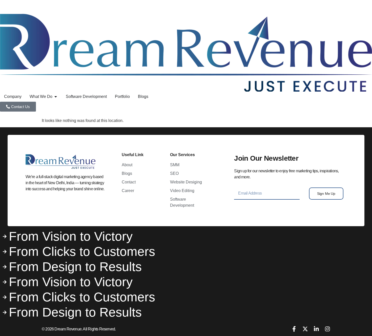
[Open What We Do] (56, 97)
